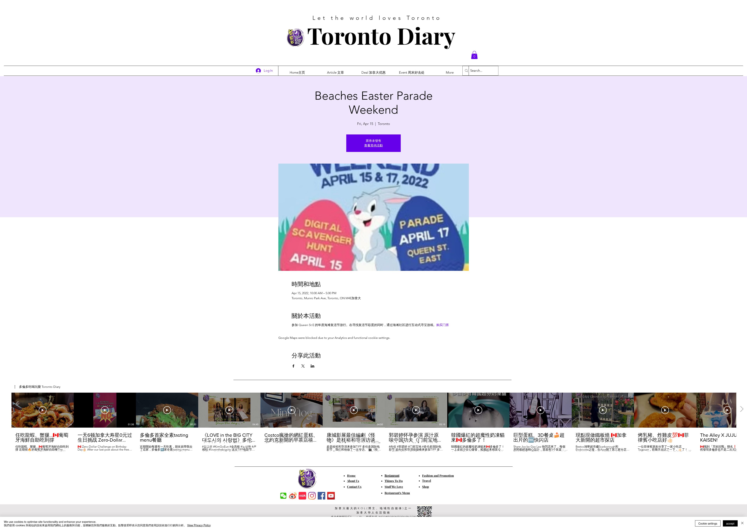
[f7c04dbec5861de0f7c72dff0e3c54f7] (283, 495)
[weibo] (293, 495)
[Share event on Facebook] (293, 366)
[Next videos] (741, 409)
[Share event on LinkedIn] (312, 366)
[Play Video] (42, 410)
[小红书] (302, 495)
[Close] (742, 523)
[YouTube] (331, 495)
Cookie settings (707, 523)
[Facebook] (321, 495)
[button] (474, 55)
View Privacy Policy (199, 525)
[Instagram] (312, 495)
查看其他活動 (373, 145)
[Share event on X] (303, 366)
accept (730, 523)
